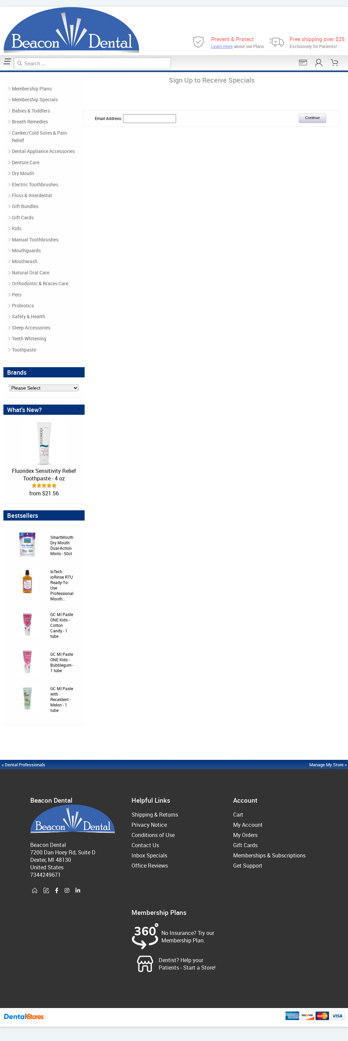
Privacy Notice (149, 825)
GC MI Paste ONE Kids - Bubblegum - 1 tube (61, 662)
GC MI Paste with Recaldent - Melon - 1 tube (61, 699)
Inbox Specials (149, 855)
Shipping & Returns (155, 814)
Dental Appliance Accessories (43, 151)
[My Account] (319, 62)
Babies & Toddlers (31, 110)
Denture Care (25, 162)
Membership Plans (32, 88)
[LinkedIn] (77, 890)
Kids (16, 228)
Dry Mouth (23, 173)
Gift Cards (23, 217)
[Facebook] (56, 890)
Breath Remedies (30, 121)
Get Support (247, 865)
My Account (248, 825)
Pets (16, 294)
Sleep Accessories (31, 327)
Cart (238, 814)
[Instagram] (67, 890)
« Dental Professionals (23, 765)
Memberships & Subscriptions (269, 855)
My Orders (245, 835)
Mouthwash (24, 261)
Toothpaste (24, 349)
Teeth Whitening (29, 338)
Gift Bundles (25, 206)
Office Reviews (150, 865)
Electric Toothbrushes (35, 184)
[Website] (34, 890)
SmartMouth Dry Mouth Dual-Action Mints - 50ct (61, 545)
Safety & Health (28, 316)
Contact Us (145, 845)
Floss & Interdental (32, 195)
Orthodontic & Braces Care (40, 283)
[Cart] (335, 62)
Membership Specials (35, 99)
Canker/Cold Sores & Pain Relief (39, 136)
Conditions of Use (153, 835)
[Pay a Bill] (303, 62)
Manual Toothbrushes (35, 239)
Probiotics (23, 305)
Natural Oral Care (30, 272)
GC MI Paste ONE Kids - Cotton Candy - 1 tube (61, 625)
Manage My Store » (328, 765)
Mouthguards (26, 250)
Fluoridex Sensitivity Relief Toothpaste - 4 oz (44, 474)
